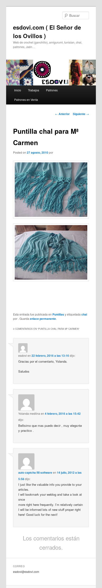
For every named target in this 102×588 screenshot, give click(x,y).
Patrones (52, 90)
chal (84, 314)
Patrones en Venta (26, 100)
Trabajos (33, 90)
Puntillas (58, 314)
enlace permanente (43, 318)
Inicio (17, 90)
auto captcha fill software (35, 472)
